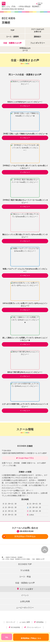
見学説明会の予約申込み (25, 536)
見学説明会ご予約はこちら (31, 638)
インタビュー (25, 106)
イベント (25, 595)
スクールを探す (40, 3)
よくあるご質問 (25, 622)
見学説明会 (40, 622)
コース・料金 (25, 577)
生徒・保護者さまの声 (25, 583)
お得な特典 (25, 601)
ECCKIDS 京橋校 (25, 446)
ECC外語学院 (15, 627)
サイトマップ (10, 622)
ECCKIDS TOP (25, 564)
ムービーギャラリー (25, 608)
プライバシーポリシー (33, 627)
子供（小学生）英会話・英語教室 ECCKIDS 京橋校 (16, 559)
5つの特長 (25, 570)
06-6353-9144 (26, 531)
